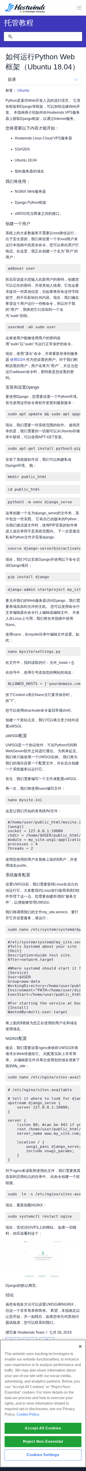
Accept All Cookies (43, 1428)
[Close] (80, 1346)
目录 (12, 79)
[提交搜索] (10, 36)
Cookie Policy (28, 1414)
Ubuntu (23, 90)
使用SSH (17, 360)
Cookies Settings (43, 1455)
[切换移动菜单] (79, 8)
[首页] (25, 8)
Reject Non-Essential (43, 1441)
